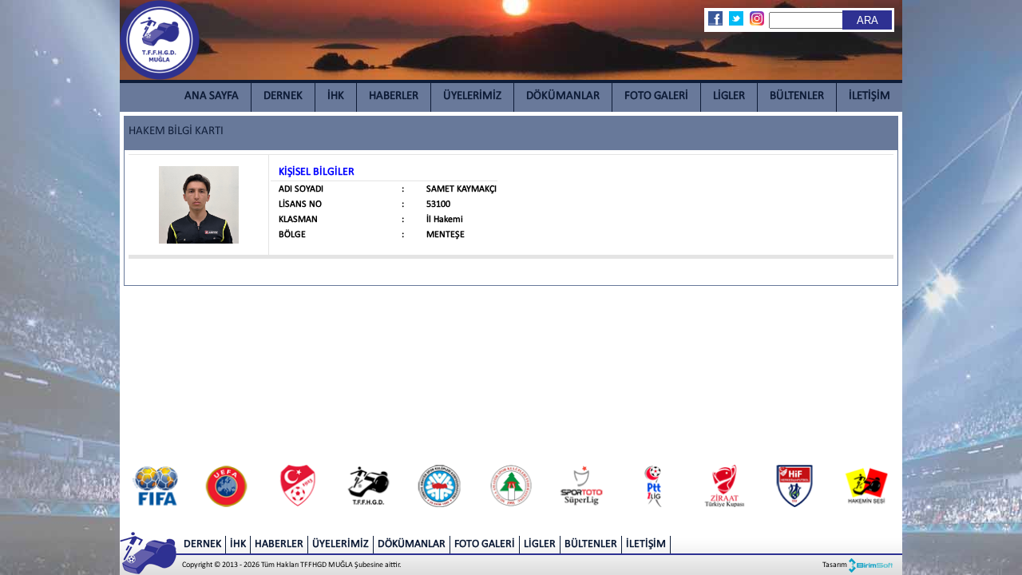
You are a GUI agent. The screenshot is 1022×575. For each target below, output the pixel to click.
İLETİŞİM (869, 96)
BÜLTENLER (797, 96)
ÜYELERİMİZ (472, 96)
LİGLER (729, 96)
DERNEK (283, 96)
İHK (335, 96)
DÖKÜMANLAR (563, 96)
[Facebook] (715, 18)
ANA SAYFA (211, 96)
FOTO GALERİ (656, 96)
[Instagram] (756, 18)
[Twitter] (735, 18)
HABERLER (393, 96)
